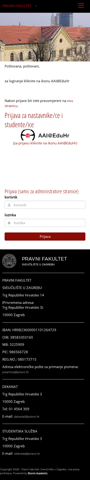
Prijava (45, 236)
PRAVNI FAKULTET (16, 5)
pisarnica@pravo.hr (15, 372)
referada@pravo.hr (27, 453)
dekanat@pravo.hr (26, 416)
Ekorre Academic (38, 473)
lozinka (10, 215)
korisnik (11, 197)
